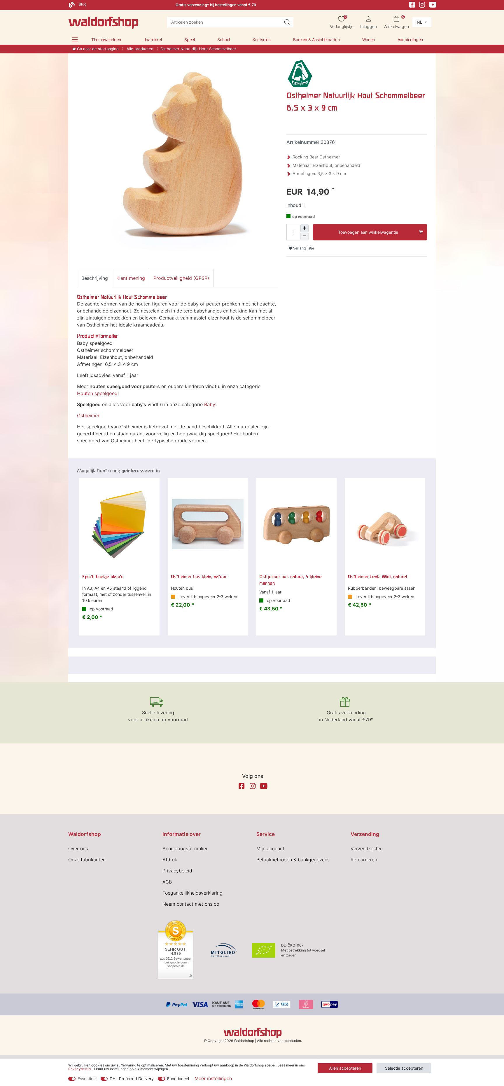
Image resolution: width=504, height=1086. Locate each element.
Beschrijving (94, 278)
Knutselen (262, 39)
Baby (209, 404)
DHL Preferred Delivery (132, 1078)
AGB (167, 882)
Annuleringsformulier (185, 848)
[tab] (94, 278)
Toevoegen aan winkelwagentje (368, 232)
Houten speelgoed (97, 393)
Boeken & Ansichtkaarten (316, 39)
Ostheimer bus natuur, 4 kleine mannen (290, 580)
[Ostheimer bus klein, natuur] (208, 524)
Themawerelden (106, 39)
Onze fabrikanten (87, 859)
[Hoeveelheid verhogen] (304, 228)
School (223, 39)
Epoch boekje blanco (102, 576)
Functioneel (178, 1078)
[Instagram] (422, 4)
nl (420, 22)
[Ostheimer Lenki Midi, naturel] (385, 524)
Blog (82, 4)
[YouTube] (433, 4)
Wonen (368, 39)
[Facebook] (412, 4)
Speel (189, 39)
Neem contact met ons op (190, 904)
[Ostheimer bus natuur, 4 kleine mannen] (296, 524)
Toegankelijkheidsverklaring (192, 893)
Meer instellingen (213, 1078)
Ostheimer (88, 415)
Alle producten (139, 48)
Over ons (78, 848)
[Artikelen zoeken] (287, 22)
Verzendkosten (367, 848)
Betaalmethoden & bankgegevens (293, 859)
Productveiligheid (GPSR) (181, 278)
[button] (75, 39)
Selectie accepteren (404, 1068)
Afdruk (169, 859)
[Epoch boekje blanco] (119, 524)
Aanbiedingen (410, 39)
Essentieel (87, 1078)
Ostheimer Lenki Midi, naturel (377, 576)
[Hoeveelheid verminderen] (304, 236)
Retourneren (364, 859)
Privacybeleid (177, 871)
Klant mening (130, 278)
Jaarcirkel (153, 39)
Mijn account (270, 848)
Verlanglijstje (303, 248)
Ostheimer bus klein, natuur (199, 576)
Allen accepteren (345, 1068)
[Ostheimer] (299, 73)
